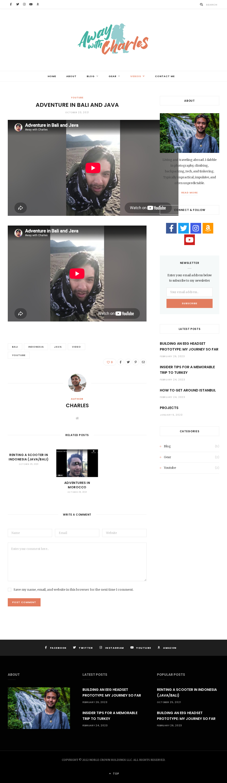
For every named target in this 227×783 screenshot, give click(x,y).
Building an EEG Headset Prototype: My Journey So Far (189, 346)
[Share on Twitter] (128, 362)
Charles (77, 405)
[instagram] (195, 228)
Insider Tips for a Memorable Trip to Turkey (187, 369)
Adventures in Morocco (77, 485)
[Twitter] (183, 228)
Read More (189, 192)
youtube (18, 355)
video (76, 347)
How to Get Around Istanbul (188, 390)
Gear (112, 76)
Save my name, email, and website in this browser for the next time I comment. (73, 590)
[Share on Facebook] (120, 362)
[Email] (143, 362)
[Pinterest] (135, 362)
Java (58, 347)
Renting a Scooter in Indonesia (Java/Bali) (29, 457)
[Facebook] (171, 228)
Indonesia (36, 347)
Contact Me (165, 76)
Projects (169, 407)
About (71, 76)
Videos (135, 76)
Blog (91, 76)
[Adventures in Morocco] (77, 463)
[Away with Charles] (113, 40)
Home (52, 76)
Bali (15, 347)
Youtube (77, 97)
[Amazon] (208, 228)
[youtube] (189, 239)
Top (115, 773)
